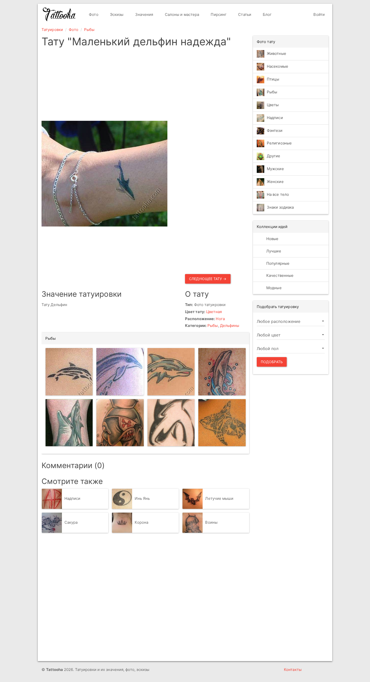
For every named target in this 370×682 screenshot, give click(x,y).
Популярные (277, 263)
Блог (267, 14)
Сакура (71, 522)
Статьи (244, 14)
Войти (318, 14)
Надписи (72, 498)
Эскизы (116, 14)
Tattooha (59, 14)
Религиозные (279, 143)
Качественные (279, 275)
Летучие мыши (219, 498)
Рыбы (89, 29)
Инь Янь (142, 498)
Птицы (273, 79)
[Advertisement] (145, 85)
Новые (272, 238)
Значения (143, 14)
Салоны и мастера (181, 14)
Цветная (214, 311)
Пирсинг (218, 14)
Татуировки (52, 29)
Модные (273, 287)
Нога (220, 318)
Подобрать (272, 362)
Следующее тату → (208, 279)
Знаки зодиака (280, 207)
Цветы (273, 104)
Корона (141, 522)
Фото (93, 14)
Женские (275, 181)
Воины (211, 522)
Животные (276, 53)
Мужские (275, 169)
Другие (273, 156)
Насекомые (277, 66)
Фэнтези (274, 130)
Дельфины (229, 325)
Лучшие (273, 251)
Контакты (293, 669)
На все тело (278, 194)
